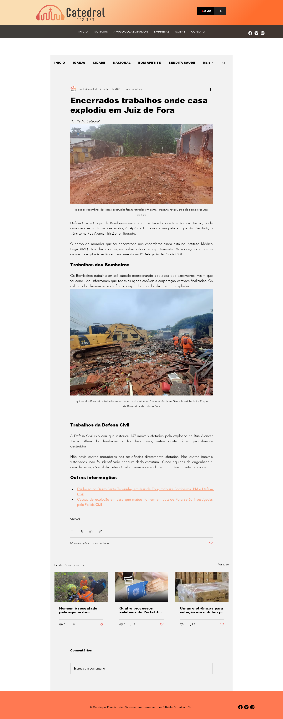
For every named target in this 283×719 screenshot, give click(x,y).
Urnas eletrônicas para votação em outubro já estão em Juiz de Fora (201, 610)
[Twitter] (256, 33)
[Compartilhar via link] (100, 531)
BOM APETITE (149, 62)
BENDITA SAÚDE (181, 62)
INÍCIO (59, 62)
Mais (206, 62)
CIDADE (99, 62)
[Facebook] (250, 33)
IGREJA (79, 62)
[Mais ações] (210, 89)
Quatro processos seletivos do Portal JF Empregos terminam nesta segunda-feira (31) (140, 610)
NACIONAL (122, 62)
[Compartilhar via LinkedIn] (91, 531)
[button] (224, 62)
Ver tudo (223, 564)
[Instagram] (263, 33)
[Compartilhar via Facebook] (72, 531)
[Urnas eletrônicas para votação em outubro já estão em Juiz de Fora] (202, 587)
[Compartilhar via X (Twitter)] (81, 531)
